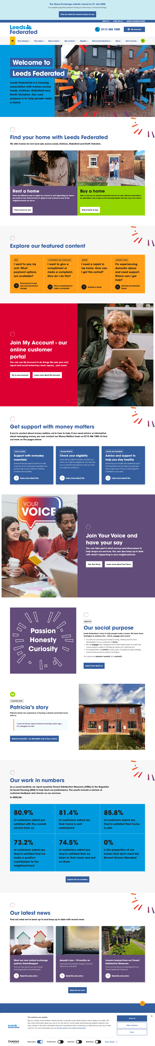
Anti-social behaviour (101, 41)
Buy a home (70, 41)
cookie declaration (78, 1028)
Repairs (83, 41)
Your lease (38, 41)
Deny (132, 1032)
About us (105, 21)
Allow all (132, 1018)
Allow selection (132, 1025)
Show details (110, 1042)
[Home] (12, 41)
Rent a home (53, 41)
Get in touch (131, 41)
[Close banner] (151, 1016)
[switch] (61, 1041)
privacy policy (62, 1028)
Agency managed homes (136, 21)
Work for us (117, 21)
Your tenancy (23, 41)
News (118, 41)
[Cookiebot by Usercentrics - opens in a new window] (13, 1041)
